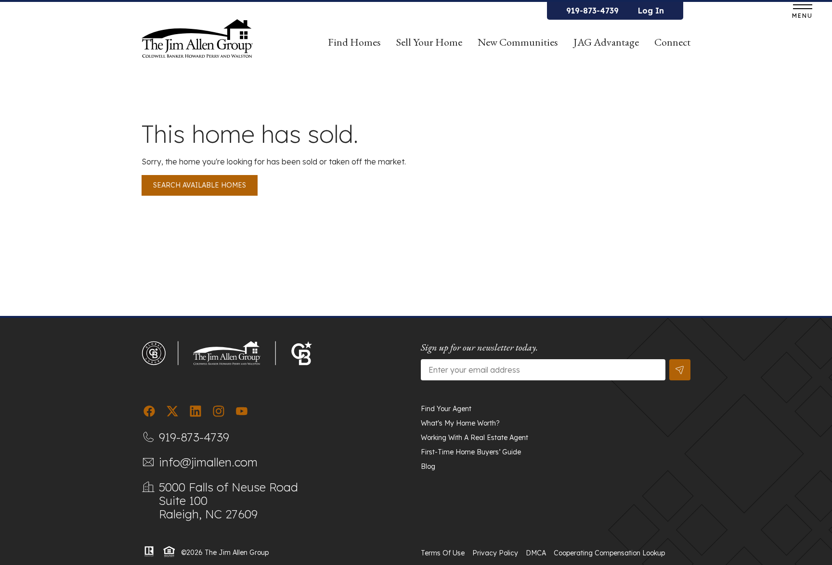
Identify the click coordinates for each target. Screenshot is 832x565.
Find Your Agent (446, 408)
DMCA (536, 553)
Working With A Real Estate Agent (474, 437)
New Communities (518, 42)
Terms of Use (443, 553)
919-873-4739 (592, 10)
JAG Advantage (606, 42)
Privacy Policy (495, 553)
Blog (428, 466)
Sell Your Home (429, 42)
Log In (651, 10)
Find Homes (354, 42)
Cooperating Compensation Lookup (609, 553)
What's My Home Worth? (460, 423)
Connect (672, 42)
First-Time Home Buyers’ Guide (471, 452)
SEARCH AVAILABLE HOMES (199, 185)
